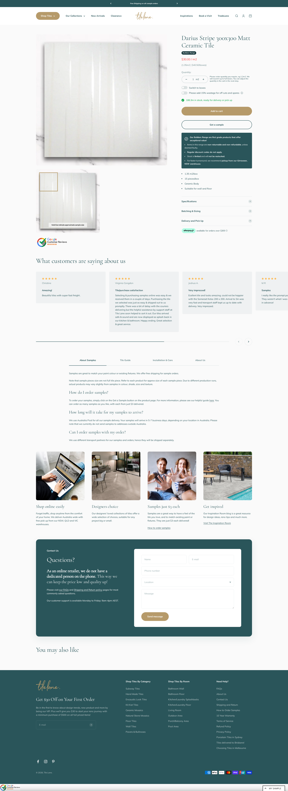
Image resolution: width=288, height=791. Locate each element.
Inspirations (186, 15)
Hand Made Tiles (134, 694)
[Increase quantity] (203, 79)
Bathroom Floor (176, 694)
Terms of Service (224, 721)
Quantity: (186, 72)
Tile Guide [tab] (125, 360)
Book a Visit (205, 15)
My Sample (275, 788)
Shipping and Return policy (88, 589)
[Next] (177, 3)
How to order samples (159, 527)
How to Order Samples (228, 710)
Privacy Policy (223, 731)
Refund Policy (223, 726)
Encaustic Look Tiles (136, 699)
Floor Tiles (131, 721)
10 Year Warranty (225, 715)
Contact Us (222, 699)
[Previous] (110, 3)
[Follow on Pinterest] (53, 762)
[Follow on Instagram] (46, 762)
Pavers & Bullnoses (136, 731)
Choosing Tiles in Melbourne (231, 748)
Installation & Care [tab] (163, 360)
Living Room (174, 710)
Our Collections (74, 15)
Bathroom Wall (176, 688)
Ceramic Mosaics (134, 710)
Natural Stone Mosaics (137, 715)
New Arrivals (98, 15)
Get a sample (217, 124)
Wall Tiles (131, 726)
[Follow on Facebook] (38, 762)
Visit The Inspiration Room (217, 523)
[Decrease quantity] (186, 79)
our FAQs (64, 589)
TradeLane (223, 15)
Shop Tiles (46, 15)
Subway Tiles (133, 688)
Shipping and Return (227, 704)
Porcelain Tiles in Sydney (229, 737)
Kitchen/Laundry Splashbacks (183, 699)
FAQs (219, 688)
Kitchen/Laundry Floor (179, 704)
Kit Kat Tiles (132, 704)
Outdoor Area (175, 715)
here (211, 400)
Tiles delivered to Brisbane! (230, 742)
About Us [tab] (200, 360)
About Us (221, 694)
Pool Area (173, 726)
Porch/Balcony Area (178, 721)
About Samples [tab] (88, 360)
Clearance (116, 15)
